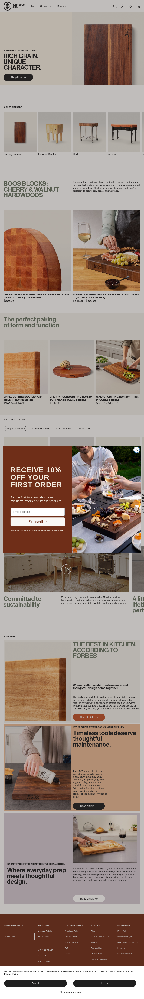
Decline (105, 983)
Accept (35, 983)
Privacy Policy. (11, 974)
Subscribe (37, 522)
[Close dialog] (136, 450)
